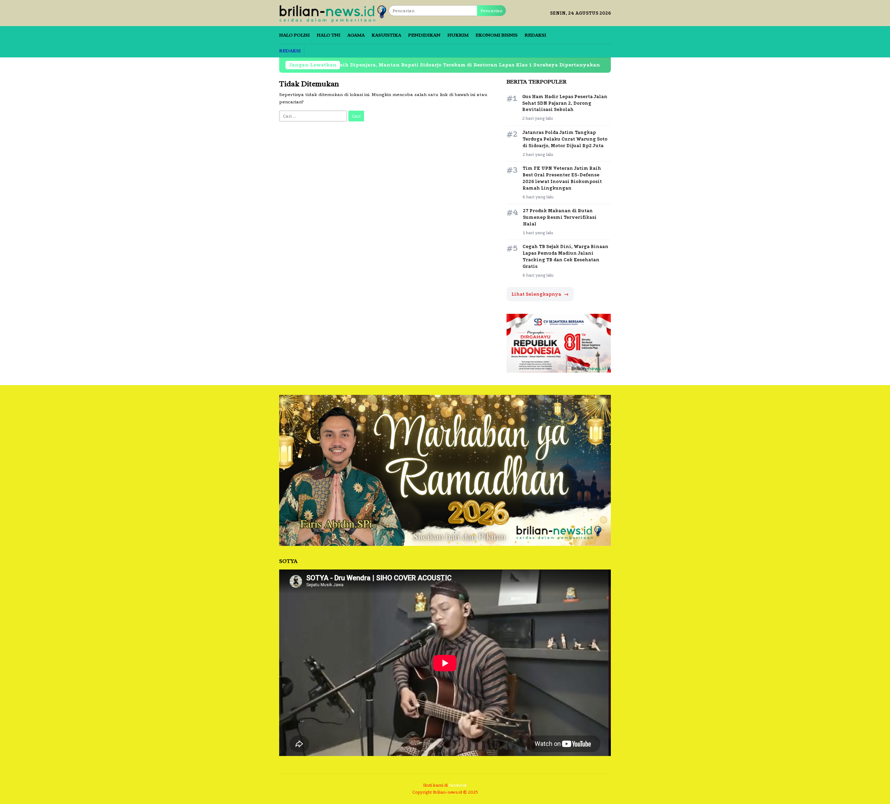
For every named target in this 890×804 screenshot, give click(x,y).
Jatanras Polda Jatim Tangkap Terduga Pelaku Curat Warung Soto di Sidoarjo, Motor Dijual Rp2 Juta (565, 139)
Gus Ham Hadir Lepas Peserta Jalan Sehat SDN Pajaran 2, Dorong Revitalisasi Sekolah (564, 103)
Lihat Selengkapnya (540, 294)
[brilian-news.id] (334, 12)
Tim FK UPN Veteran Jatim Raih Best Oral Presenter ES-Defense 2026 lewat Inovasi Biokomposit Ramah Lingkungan (562, 178)
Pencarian (491, 10)
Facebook (458, 785)
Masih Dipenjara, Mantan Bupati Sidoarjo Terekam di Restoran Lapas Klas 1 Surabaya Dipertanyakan (404, 65)
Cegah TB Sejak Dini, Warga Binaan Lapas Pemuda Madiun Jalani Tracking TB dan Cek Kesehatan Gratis (565, 256)
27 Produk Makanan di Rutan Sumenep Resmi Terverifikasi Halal (560, 217)
